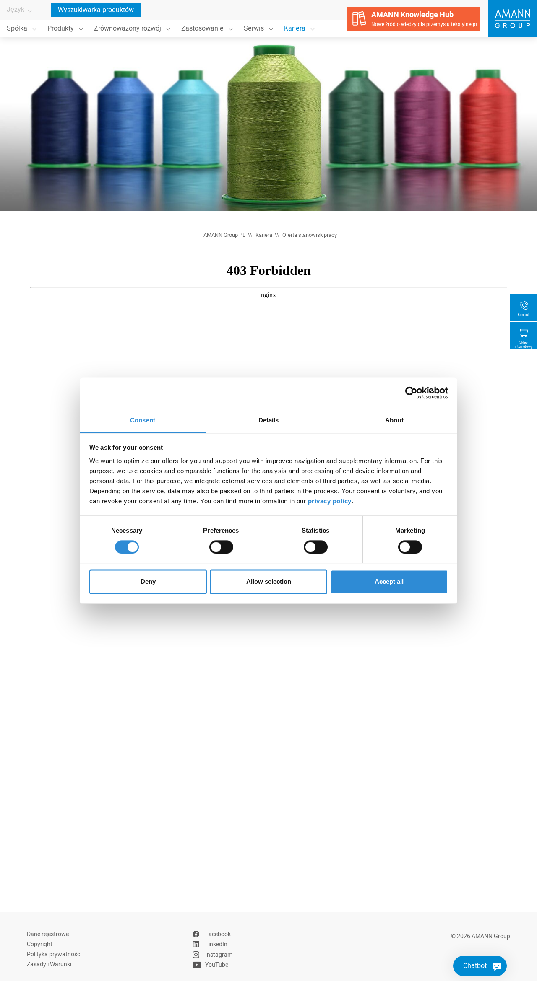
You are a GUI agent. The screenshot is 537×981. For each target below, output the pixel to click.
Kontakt (523, 315)
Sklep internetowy (523, 344)
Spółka (17, 28)
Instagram (218, 955)
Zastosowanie (202, 28)
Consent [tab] (142, 420)
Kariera (294, 28)
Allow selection (268, 581)
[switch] (221, 547)
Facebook (218, 934)
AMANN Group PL (224, 235)
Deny (148, 581)
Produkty (60, 28)
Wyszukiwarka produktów (96, 10)
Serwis (254, 28)
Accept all (389, 581)
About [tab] (394, 420)
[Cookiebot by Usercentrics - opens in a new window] (411, 392)
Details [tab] (268, 420)
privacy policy (330, 501)
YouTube (216, 965)
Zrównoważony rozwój (127, 28)
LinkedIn (216, 944)
